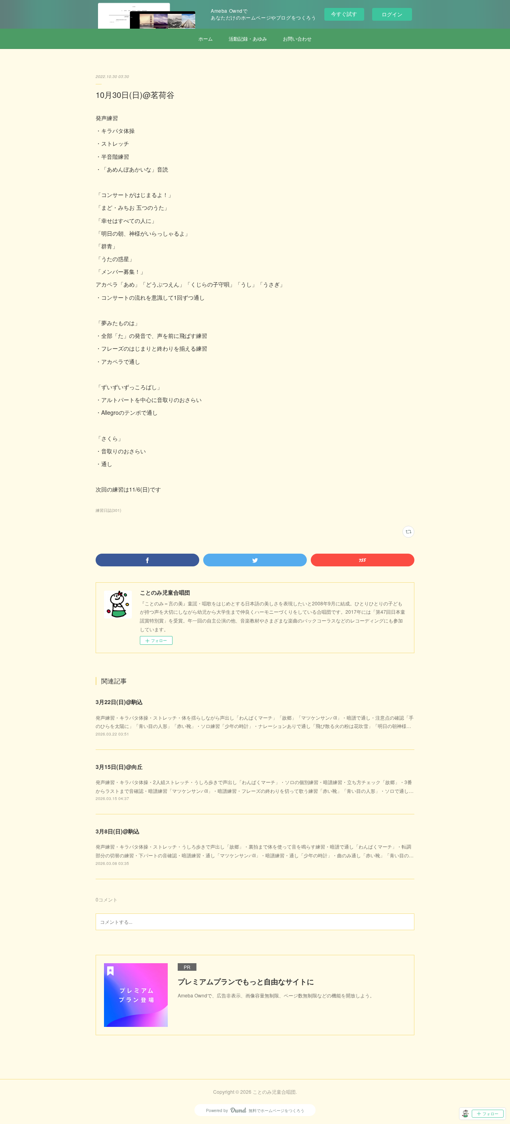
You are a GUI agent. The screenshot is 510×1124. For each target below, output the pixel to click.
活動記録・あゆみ (248, 38)
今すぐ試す (344, 14)
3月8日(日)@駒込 (117, 831)
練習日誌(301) (108, 510)
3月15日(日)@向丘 (119, 767)
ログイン (392, 14)
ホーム (205, 38)
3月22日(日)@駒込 (119, 702)
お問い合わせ (297, 38)
